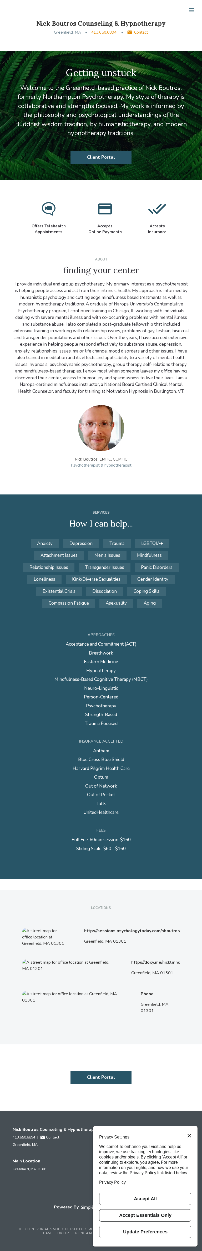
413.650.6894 (104, 32)
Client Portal (101, 157)
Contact (141, 32)
